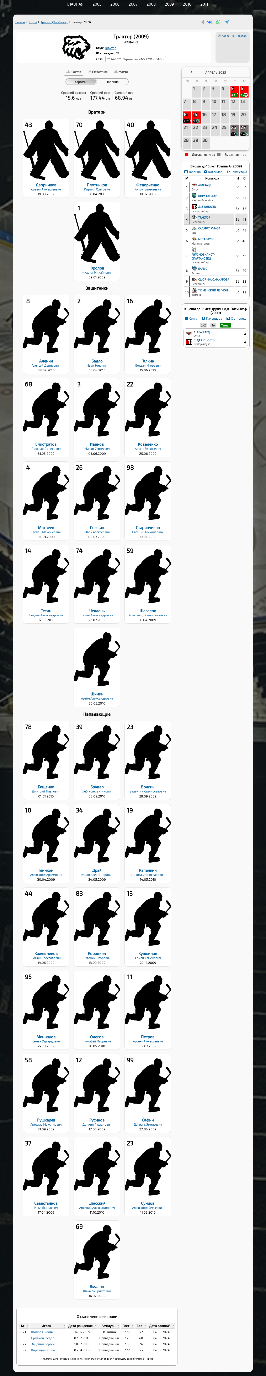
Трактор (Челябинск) (54, 22)
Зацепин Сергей (43, 1344)
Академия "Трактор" (235, 35)
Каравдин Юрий (43, 1350)
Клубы (33, 22)
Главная (75, 4)
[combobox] (135, 59)
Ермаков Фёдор (42, 1338)
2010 (187, 4)
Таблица (195, 171)
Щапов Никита (42, 1332)
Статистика (239, 171)
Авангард (203, 332)
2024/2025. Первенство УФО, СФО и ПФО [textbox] (134, 59)
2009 (169, 4)
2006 (114, 4)
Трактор (110, 48)
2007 (133, 4)
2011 (204, 4)
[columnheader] (24, 1326)
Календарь (216, 171)
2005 (96, 4)
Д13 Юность (205, 340)
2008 (151, 4)
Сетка (193, 318)
